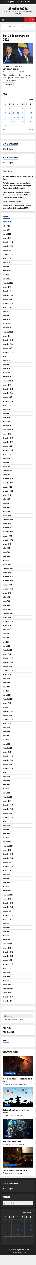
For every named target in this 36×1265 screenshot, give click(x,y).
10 (18, 113)
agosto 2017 (7, 625)
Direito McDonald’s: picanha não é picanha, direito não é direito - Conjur (16, 193)
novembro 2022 (8, 393)
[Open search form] (22, 20)
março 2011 (6, 939)
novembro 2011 (8, 907)
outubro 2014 (7, 764)
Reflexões (8, 1136)
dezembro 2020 (8, 478)
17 (18, 117)
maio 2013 (6, 833)
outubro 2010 (7, 960)
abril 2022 (6, 421)
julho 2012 (6, 874)
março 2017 (6, 646)
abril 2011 (6, 935)
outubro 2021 (7, 446)
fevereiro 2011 (7, 944)
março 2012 (6, 890)
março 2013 (6, 842)
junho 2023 (6, 364)
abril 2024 (6, 323)
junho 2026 (6, 230)
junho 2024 (6, 315)
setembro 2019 (8, 540)
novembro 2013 (8, 809)
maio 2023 (6, 368)
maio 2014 (6, 784)
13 (31, 113)
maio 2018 (6, 605)
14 (5, 117)
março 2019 (7, 564)
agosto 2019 (7, 544)
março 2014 (6, 793)
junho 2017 (6, 633)
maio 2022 (6, 417)
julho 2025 (6, 262)
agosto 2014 (7, 772)
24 (18, 121)
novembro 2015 (8, 711)
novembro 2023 (8, 344)
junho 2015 (6, 731)
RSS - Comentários (9, 1032)
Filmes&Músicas (10, 1073)
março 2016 (7, 695)
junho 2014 (6, 780)
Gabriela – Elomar (15, 201)
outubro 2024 (7, 299)
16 (14, 117)
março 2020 (7, 515)
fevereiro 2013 (7, 846)
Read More (9, 84)
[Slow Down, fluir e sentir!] (18, 1129)
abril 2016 (6, 691)
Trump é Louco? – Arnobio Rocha (13, 205)
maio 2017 (6, 638)
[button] (3, 19)
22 (9, 121)
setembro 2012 (8, 866)
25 (22, 121)
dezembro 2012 (8, 854)
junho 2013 (6, 829)
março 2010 (7, 984)
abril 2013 (6, 837)
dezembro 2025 (8, 242)
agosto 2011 (7, 919)
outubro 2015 (7, 715)
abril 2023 (6, 372)
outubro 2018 (7, 585)
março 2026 (7, 234)
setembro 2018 (8, 589)
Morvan (5, 176)
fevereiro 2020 (8, 519)
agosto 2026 (7, 221)
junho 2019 (6, 552)
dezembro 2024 (8, 291)
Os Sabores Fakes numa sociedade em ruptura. (17, 196)
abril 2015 (6, 740)
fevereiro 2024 (8, 332)
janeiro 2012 (7, 899)
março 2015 (6, 744)
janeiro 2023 (7, 385)
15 (9, 117)
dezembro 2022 (8, 389)
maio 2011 (6, 931)
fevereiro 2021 (7, 470)
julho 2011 (6, 923)
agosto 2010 (7, 968)
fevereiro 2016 (8, 699)
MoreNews (12, 1252)
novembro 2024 (8, 295)
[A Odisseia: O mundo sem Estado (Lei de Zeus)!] (18, 1066)
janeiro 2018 (7, 617)
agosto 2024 (7, 307)
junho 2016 (6, 682)
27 (31, 121)
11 (22, 113)
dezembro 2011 (8, 903)
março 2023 (7, 376)
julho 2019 (6, 548)
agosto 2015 (7, 723)
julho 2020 (6, 499)
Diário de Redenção (11, 1165)
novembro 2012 (8, 858)
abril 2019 (6, 560)
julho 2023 (6, 360)
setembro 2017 (8, 621)
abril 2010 (6, 980)
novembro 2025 (8, 246)
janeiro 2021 (7, 474)
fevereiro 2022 (8, 430)
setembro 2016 (8, 670)
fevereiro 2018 (7, 613)
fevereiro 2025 (8, 283)
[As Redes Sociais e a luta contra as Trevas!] (18, 1097)
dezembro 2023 (8, 340)
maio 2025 (6, 270)
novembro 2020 (8, 483)
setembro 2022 (8, 401)
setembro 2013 (8, 817)
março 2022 (7, 425)
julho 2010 (6, 972)
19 (26, 117)
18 (22, 117)
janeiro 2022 (7, 434)
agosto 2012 (7, 870)
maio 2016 (6, 687)
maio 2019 (6, 556)
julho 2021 (6, 458)
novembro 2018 (8, 580)
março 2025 (7, 279)
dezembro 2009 (8, 997)
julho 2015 (6, 727)
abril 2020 (6, 511)
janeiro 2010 (7, 992)
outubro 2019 (7, 536)
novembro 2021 (8, 442)
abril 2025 (6, 275)
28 (5, 126)
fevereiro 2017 (7, 650)
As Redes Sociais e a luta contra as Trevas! (16, 1111)
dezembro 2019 (8, 527)
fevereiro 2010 (8, 988)
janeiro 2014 (7, 801)
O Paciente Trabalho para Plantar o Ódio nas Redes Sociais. (17, 186)
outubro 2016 (7, 666)
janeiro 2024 (7, 336)
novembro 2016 (8, 662)
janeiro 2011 (7, 948)
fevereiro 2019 (8, 568)
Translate (19, 1019)
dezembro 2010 (8, 952)
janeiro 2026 (7, 238)
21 (5, 121)
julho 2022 (6, 409)
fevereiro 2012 (7, 895)
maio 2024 (6, 319)
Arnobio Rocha (18, 8)
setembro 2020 (8, 491)
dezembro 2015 (8, 707)
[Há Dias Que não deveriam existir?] (18, 1157)
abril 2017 (6, 642)
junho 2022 (6, 413)
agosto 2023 (7, 356)
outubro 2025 (7, 250)
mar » (31, 129)
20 (31, 117)
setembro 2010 (8, 964)
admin (6, 72)
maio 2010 (6, 976)
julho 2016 (6, 678)
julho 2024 (6, 311)
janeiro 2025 (7, 287)
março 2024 (7, 328)
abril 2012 (6, 886)
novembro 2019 (8, 532)
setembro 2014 (8, 768)
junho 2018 (6, 601)
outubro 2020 (7, 487)
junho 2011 (6, 927)
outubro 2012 (7, 862)
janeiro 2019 (7, 572)
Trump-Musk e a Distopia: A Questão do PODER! (17, 206)
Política (7, 61)
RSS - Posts (7, 1028)
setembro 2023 (8, 352)
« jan (4, 129)
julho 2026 (6, 226)
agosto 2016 (7, 674)
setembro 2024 (8, 303)
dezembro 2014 (8, 756)
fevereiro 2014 (7, 797)
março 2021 (6, 466)
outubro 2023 (7, 348)
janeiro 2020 (7, 523)
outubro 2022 (7, 397)
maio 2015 (6, 735)
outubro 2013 (7, 813)
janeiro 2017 (7, 654)
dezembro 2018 (8, 576)
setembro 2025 (8, 254)
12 (26, 113)
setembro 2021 (8, 450)
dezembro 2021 (8, 438)
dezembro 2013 (8, 805)
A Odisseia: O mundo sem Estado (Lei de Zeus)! (17, 1080)
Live (32, 19)
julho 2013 (6, 825)
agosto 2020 (7, 495)
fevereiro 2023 (8, 381)
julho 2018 (6, 597)
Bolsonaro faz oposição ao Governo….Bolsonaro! (18, 53)
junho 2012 (6, 878)
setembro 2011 (8, 915)
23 (14, 121)
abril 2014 (6, 788)
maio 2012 (6, 882)
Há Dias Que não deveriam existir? (15, 1170)
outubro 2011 (7, 911)
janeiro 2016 (7, 703)
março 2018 (6, 609)
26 (26, 121)
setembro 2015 (8, 719)
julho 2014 (6, 776)
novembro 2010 (8, 956)
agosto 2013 (7, 821)
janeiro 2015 (7, 752)
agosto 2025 (7, 258)
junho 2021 (6, 462)
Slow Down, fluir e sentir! (12, 1141)
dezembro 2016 (8, 658)
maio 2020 (6, 507)
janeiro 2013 (7, 850)
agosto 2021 (7, 454)
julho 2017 (6, 629)
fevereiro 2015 (7, 748)
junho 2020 (6, 503)
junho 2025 (6, 266)
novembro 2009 (8, 1001)
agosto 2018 (7, 593)
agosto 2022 (7, 405)
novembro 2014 (8, 760)
